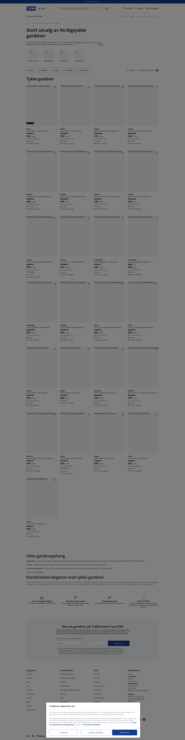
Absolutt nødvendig (96, 732)
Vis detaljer (63, 732)
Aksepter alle (124, 732)
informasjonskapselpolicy (91, 725)
